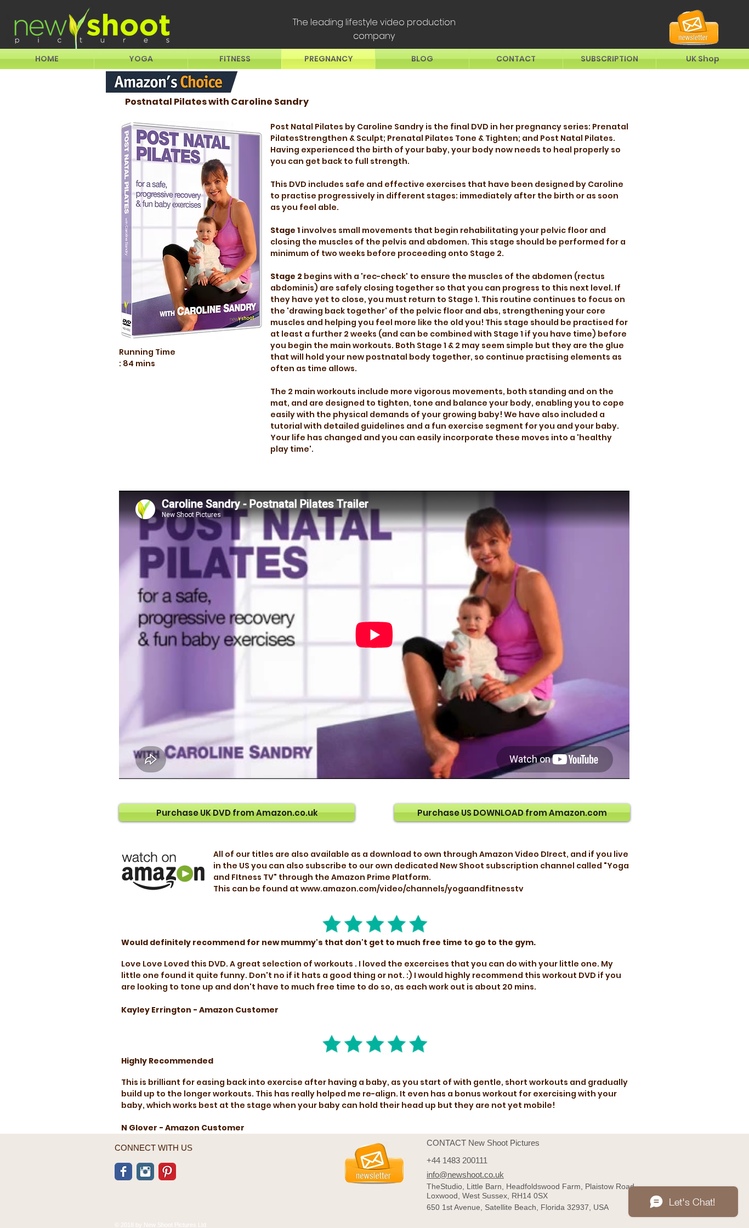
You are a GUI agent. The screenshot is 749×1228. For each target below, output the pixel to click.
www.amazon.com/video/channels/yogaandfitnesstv (412, 888)
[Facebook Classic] (123, 1171)
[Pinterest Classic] (167, 1171)
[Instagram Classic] (145, 1171)
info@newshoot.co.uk (465, 1174)
